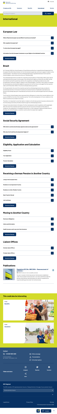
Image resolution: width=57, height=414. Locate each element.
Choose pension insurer (10, 390)
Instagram (25, 370)
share (25, 376)
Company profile (7, 8)
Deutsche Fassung (9, 58)
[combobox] (22, 13)
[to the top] (54, 411)
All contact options (37, 360)
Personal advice (36, 357)
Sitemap (52, 402)
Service (52, 8)
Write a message (36, 354)
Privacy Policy (29, 402)
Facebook (49, 370)
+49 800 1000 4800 (11, 354)
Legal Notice (6, 402)
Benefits (30, 8)
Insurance (19, 8)
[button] (51, 1)
